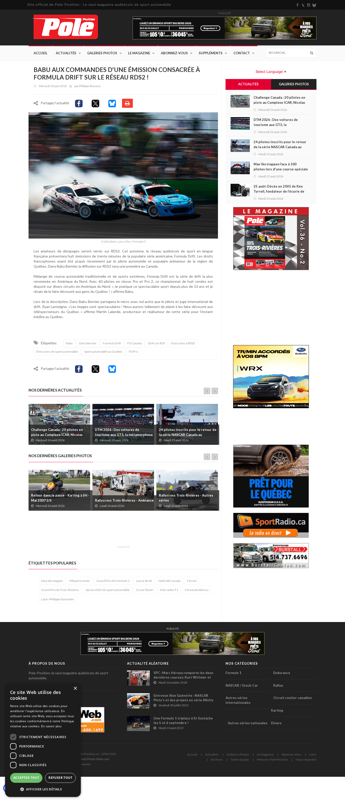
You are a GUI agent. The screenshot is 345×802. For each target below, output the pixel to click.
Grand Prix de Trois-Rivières (60, 590)
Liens (312, 754)
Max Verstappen (52, 581)
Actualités (66, 53)
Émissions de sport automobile (57, 351)
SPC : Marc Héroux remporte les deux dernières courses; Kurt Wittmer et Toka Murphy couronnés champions (183, 677)
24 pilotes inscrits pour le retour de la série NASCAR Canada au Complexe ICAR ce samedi (124, 435)
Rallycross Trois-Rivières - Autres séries (122, 497)
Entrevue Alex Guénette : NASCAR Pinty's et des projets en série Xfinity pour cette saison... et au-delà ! (183, 700)
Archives (217, 759)
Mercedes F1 (169, 590)
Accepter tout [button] (26, 777)
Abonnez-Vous (174, 53)
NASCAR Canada (169, 581)
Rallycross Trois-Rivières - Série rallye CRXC (185, 497)
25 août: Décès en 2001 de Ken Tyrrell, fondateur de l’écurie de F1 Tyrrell (279, 191)
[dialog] (43, 740)
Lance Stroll (144, 581)
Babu (69, 343)
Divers (276, 723)
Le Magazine (139, 53)
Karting (277, 710)
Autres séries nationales (247, 723)
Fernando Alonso (196, 590)
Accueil (40, 53)
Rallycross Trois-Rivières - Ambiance (60, 500)
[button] (43, 789)
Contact (241, 53)
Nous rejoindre (306, 759)
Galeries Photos (102, 53)
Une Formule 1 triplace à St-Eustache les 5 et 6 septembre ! (183, 720)
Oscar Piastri (145, 590)
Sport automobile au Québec (103, 351)
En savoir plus (51, 726)
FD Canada (134, 343)
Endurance (281, 673)
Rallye (278, 685)
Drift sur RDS (156, 343)
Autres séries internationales (238, 700)
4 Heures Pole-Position (272, 759)
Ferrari (192, 581)
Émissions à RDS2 (183, 343)
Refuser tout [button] (60, 777)
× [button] (75, 688)
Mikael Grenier (79, 581)
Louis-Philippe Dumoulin (57, 599)
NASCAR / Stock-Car (242, 685)
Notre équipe (240, 759)
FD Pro (133, 351)
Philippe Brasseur (90, 86)
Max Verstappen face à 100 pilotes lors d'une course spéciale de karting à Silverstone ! (186, 435)
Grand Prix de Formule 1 (113, 581)
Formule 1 (233, 673)
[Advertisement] (120, 531)
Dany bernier (87, 343)
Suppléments (211, 53)
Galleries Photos (238, 754)
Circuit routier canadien (292, 698)
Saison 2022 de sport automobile (108, 590)
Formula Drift (112, 343)
